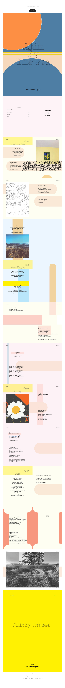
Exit (32, 10)
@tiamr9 (41, 678)
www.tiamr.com (42, 676)
